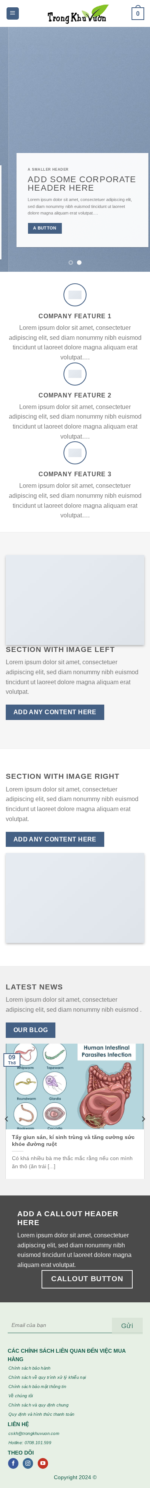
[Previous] (7, 1119)
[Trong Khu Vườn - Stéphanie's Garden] (75, 13)
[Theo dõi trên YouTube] (43, 1463)
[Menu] (13, 13)
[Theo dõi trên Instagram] (28, 1463)
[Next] (143, 1119)
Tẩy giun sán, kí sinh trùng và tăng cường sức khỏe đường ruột (73, 1140)
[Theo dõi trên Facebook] (13, 1463)
